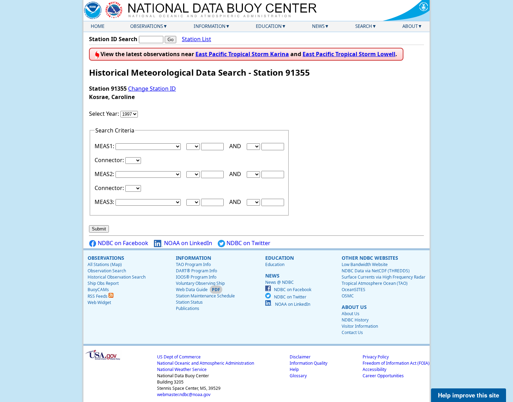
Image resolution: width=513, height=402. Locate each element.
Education (269, 26)
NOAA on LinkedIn (187, 243)
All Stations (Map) (105, 264)
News (318, 26)
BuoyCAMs (98, 290)
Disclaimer (300, 357)
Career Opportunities (383, 376)
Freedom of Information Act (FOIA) (396, 363)
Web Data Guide (192, 290)
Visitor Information (360, 326)
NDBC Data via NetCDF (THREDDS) (376, 271)
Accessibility (374, 369)
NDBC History (355, 320)
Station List (196, 39)
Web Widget (99, 302)
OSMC (348, 296)
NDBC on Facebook (122, 243)
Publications (187, 308)
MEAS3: (105, 202)
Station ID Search (113, 39)
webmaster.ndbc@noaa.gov (183, 394)
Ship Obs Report (103, 283)
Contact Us (352, 332)
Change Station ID (152, 88)
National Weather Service (182, 369)
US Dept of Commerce (179, 357)
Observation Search (107, 271)
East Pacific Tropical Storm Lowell (349, 54)
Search (363, 26)
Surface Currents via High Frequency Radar (383, 277)
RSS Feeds (98, 296)
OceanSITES (353, 290)
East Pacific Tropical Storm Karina (242, 54)
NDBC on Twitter (247, 243)
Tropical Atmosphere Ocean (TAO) (375, 283)
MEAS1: (105, 146)
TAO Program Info (193, 264)
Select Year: (104, 113)
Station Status (189, 302)
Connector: (110, 160)
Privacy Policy (376, 357)
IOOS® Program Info (196, 277)
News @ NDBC (279, 282)
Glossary (298, 376)
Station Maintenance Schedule (205, 296)
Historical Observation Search (117, 277)
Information (209, 26)
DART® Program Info (196, 271)
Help (294, 369)
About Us (350, 314)
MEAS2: (105, 174)
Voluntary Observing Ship (200, 283)
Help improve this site (468, 395)
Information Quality (308, 363)
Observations (146, 26)
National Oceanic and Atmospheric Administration (205, 363)
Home (97, 26)
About (410, 26)
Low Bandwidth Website (365, 264)
